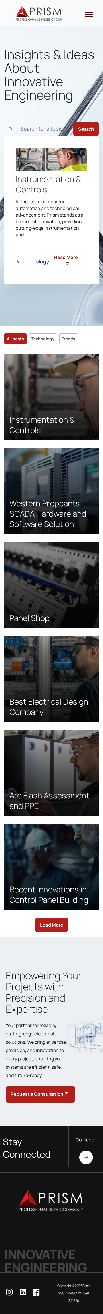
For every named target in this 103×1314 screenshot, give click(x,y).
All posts (15, 338)
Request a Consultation (37, 1094)
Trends (68, 338)
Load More (51, 925)
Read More (66, 257)
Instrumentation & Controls (48, 184)
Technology (42, 338)
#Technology (32, 261)
